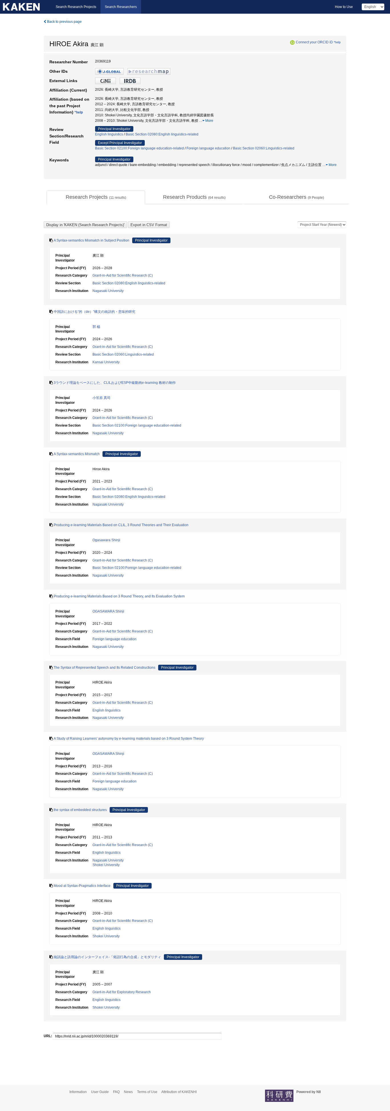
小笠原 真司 (101, 398)
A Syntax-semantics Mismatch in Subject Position (91, 240)
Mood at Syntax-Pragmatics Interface (82, 886)
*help (337, 42)
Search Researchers (121, 7)
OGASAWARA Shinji (108, 611)
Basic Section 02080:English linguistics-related (162, 134)
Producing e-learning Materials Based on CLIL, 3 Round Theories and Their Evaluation (121, 525)
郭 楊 (96, 327)
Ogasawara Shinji (106, 540)
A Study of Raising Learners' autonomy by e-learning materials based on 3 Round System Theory (129, 739)
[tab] (96, 197)
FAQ (116, 1092)
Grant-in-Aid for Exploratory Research (122, 992)
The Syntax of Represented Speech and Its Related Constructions (104, 668)
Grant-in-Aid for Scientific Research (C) (123, 275)
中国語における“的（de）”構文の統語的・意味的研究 (94, 312)
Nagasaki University (108, 291)
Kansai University (106, 362)
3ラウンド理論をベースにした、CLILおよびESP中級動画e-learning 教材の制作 (115, 383)
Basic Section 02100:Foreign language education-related (139, 148)
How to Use (344, 7)
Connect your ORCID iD (314, 42)
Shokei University (106, 865)
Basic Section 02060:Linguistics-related (263, 148)
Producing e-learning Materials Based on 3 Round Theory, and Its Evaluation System (119, 596)
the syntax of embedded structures (80, 810)
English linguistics (109, 134)
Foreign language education (208, 148)
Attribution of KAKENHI (179, 1092)
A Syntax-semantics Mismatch (77, 454)
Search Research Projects (76, 7)
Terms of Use (147, 1092)
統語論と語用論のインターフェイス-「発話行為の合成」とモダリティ (107, 957)
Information (78, 1092)
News (128, 1092)
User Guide (100, 1092)
